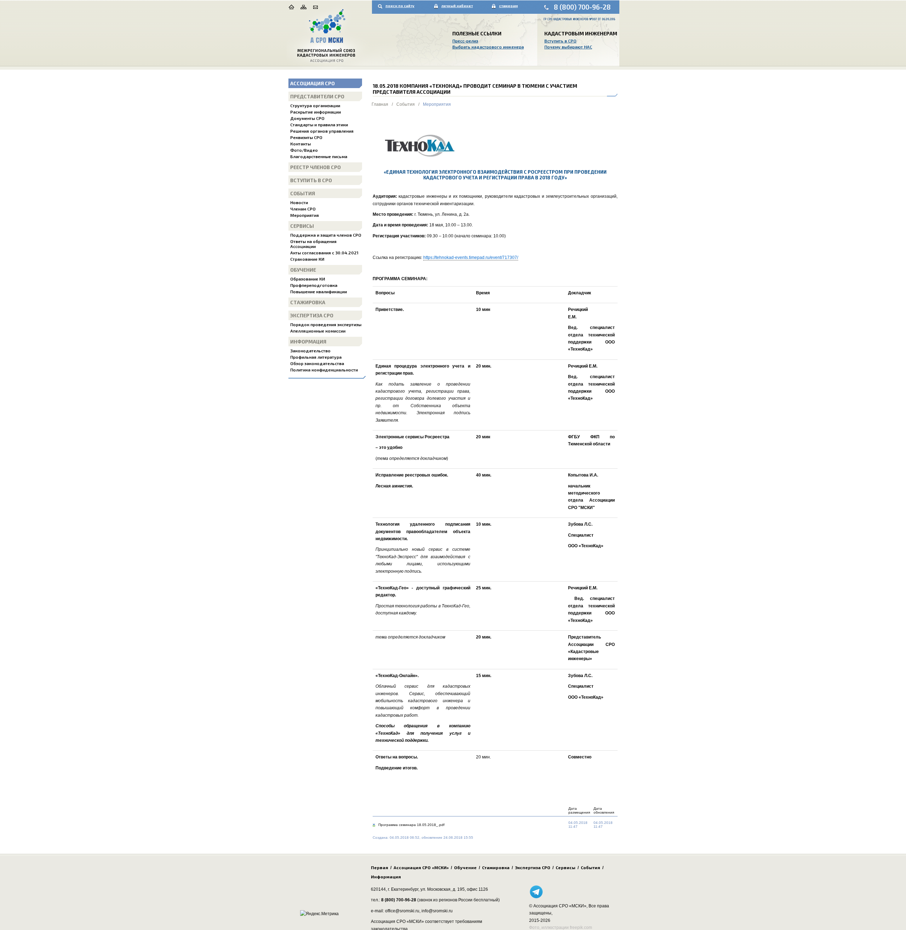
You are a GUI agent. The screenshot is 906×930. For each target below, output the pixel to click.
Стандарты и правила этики (319, 124)
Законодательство (310, 350)
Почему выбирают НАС (568, 46)
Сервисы (302, 226)
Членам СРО (303, 208)
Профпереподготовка (313, 285)
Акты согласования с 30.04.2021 (324, 252)
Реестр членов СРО (315, 167)
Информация (308, 342)
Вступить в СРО (560, 40)
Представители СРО (317, 96)
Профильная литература (316, 356)
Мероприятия (304, 215)
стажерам (508, 6)
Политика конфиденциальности (324, 369)
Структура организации (315, 105)
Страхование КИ (307, 258)
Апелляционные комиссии (317, 330)
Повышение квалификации (318, 291)
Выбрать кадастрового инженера (488, 46)
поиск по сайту (399, 6)
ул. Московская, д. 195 (442, 889)
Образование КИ (307, 278)
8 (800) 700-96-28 (582, 7)
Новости (299, 202)
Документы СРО (307, 118)
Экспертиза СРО (311, 315)
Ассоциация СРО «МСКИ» (421, 867)
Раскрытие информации (315, 111)
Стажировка (307, 302)
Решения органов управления (322, 130)
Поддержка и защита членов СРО (325, 234)
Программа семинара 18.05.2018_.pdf (411, 825)
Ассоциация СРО (312, 83)
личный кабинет (457, 6)
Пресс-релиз (465, 40)
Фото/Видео (304, 150)
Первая (379, 867)
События (302, 193)
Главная (380, 104)
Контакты (300, 143)
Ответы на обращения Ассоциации (313, 244)
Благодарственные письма (318, 156)
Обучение (303, 270)
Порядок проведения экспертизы (325, 324)
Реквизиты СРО (306, 137)
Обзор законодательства (317, 363)
